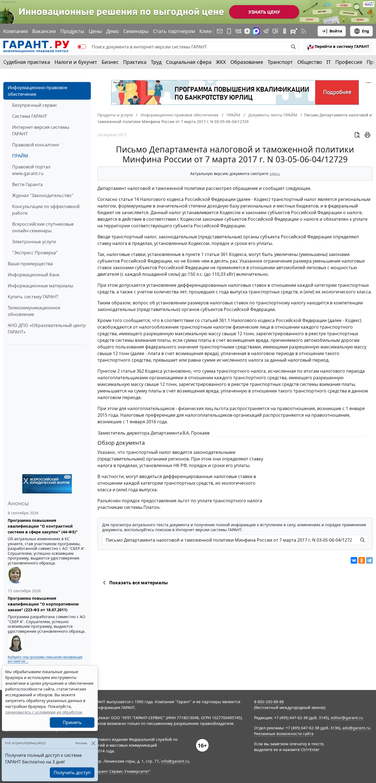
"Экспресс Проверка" (35, 253)
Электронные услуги (34, 242)
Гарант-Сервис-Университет (122, 771)
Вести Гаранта (27, 184)
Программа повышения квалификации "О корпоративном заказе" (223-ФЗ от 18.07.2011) (43, 604)
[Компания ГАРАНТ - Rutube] (294, 31)
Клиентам (211, 31)
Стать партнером (174, 31)
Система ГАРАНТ (29, 116)
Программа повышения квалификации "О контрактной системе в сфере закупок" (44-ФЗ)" (43, 526)
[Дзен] (247, 31)
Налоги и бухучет (76, 62)
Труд (156, 62)
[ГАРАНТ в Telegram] (266, 31)
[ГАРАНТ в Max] (256, 31)
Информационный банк (33, 275)
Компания (15, 31)
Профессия (348, 62)
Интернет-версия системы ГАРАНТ (40, 130)
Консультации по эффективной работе (46, 209)
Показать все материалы (138, 583)
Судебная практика (26, 62)
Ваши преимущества (30, 264)
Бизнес (110, 62)
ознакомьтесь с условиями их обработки (43, 712)
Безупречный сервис (34, 105)
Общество (309, 62)
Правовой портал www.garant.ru (31, 170)
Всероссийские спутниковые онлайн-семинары (43, 227)
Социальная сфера (188, 62)
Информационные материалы (40, 286)
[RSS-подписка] (303, 31)
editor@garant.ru (347, 717)
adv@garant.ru (356, 727)
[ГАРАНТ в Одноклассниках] (284, 31)
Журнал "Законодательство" (42, 195)
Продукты (72, 31)
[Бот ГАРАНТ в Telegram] (275, 31)
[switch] (81, 47)
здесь (274, 173)
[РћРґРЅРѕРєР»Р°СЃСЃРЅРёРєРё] (361, 560)
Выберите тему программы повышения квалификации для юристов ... (45, 659)
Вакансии (44, 31)
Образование (246, 62)
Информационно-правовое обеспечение (37, 90)
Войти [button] (335, 31)
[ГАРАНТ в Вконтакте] (238, 31)
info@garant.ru (175, 761)
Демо (112, 31)
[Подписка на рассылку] (219, 31)
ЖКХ (221, 62)
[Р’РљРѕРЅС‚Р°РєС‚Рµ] (354, 560)
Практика (134, 62)
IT (328, 62)
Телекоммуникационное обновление (34, 311)
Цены (95, 31)
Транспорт (280, 62)
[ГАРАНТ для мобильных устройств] (229, 31)
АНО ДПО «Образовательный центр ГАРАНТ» (47, 328)
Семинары (136, 31)
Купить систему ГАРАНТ (33, 297)
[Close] (93, 743)
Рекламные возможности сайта (284, 733)
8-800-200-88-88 (269, 701)
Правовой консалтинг (35, 145)
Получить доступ (72, 773)
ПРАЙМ (20, 156)
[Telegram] (369, 560)
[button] (338, 47)
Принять (72, 722)
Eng (365, 31)
